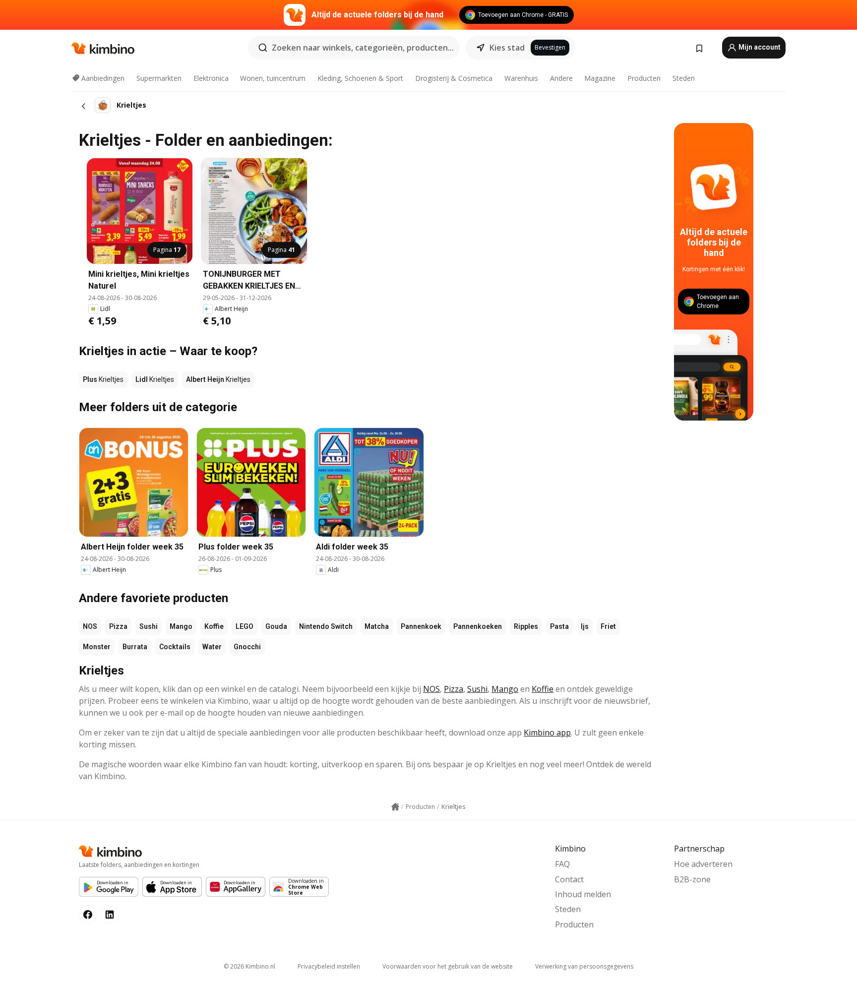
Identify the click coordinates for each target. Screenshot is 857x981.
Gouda (276, 626)
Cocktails (174, 647)
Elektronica (211, 78)
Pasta (559, 626)
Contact (569, 879)
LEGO (244, 626)
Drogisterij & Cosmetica (453, 78)
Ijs (585, 626)
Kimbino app (547, 732)
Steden (684, 78)
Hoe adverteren (703, 863)
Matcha (377, 626)
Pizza (118, 626)
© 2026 (249, 966)
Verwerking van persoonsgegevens (584, 966)
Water (212, 647)
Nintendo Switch (326, 626)
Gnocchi (247, 647)
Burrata (134, 647)
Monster (97, 647)
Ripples (526, 626)
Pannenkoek (421, 626)
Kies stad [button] (507, 47)
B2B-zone (692, 879)
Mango (181, 626)
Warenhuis (521, 78)
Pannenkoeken (477, 626)
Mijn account (759, 47)
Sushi (148, 626)
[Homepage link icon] (395, 807)
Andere (561, 78)
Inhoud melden (583, 894)
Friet (608, 626)
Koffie (214, 626)
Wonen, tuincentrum (273, 78)
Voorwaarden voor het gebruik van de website (447, 966)
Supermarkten (159, 78)
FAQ (562, 863)
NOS (90, 626)
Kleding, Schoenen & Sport (360, 78)
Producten (644, 78)
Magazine (599, 78)
